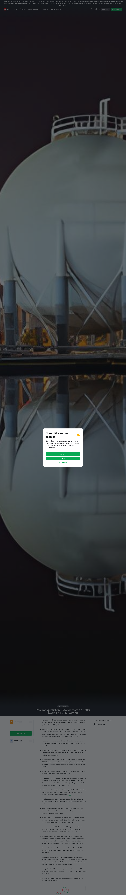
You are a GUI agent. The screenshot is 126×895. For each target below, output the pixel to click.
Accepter (63, 454)
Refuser (63, 458)
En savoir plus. (50, 448)
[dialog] (63, 447)
